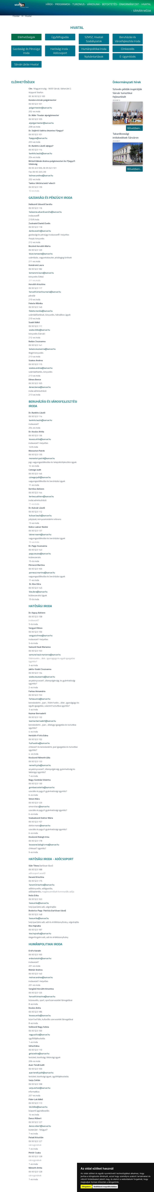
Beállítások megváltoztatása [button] (105, 1187)
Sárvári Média (142, 11)
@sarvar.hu (44, 806)
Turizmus (78, 4)
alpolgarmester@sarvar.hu (41, 123)
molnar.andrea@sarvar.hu (41, 977)
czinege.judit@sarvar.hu (40, 477)
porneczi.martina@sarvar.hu (42, 572)
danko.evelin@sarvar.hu (40, 230)
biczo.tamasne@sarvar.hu (41, 253)
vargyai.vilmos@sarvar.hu (40, 635)
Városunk (93, 4)
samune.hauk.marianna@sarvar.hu (45, 654)
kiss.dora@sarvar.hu (38, 591)
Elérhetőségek (26, 37)
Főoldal (16, 16)
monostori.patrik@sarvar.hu (42, 458)
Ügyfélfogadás (60, 37)
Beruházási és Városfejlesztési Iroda (127, 39)
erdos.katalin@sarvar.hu (40, 958)
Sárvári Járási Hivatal (26, 64)
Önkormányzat (129, 4)
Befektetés (109, 4)
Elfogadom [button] (86, 1187)
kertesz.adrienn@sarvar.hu (41, 496)
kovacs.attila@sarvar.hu (40, 439)
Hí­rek (49, 4)
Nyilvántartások (93, 56)
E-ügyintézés (128, 56)
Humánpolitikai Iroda (93, 49)
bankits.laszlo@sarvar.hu (40, 153)
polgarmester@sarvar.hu (40, 107)
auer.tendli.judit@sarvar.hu (41, 1072)
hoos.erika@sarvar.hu (39, 918)
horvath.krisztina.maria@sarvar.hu (45, 291)
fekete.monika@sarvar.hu (41, 311)
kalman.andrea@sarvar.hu (41, 175)
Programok (62, 4)
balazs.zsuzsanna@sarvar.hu (42, 349)
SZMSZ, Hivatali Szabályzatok (94, 39)
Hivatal (146, 4)
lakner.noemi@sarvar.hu (40, 534)
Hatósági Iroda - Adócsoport (60, 51)
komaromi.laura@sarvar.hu (41, 272)
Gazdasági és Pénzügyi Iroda (26, 51)
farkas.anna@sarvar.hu (39, 698)
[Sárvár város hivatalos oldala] (22, 4)
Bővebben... (134, 128)
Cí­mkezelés (127, 49)
